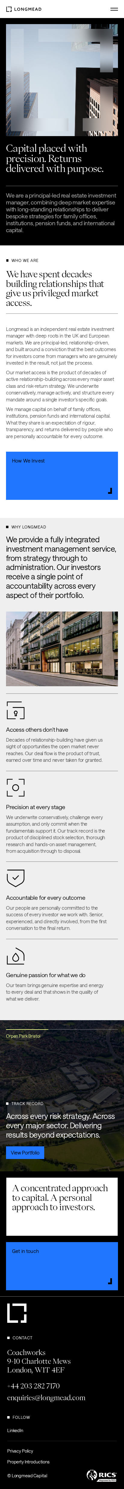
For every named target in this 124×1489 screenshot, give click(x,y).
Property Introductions (28, 1461)
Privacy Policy (20, 1450)
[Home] (24, 9)
